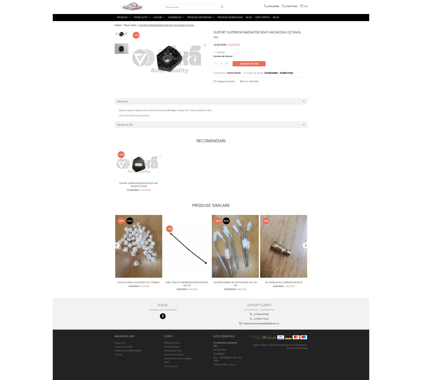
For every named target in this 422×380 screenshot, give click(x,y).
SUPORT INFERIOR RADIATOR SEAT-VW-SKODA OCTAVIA (138, 185)
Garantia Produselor (174, 354)
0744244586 (261, 314)
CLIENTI (168, 336)
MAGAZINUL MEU (125, 336)
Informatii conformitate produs (134, 115)
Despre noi (120, 342)
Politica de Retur (172, 346)
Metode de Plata (172, 342)
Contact (118, 354)
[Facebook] (163, 316)
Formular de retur (172, 350)
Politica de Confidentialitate (128, 350)
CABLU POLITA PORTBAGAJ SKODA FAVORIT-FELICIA (187, 284)
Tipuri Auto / (131, 25)
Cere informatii (250, 81)
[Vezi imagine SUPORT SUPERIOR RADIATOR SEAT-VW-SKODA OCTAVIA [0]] (121, 34)
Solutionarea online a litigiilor (178, 358)
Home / (119, 25)
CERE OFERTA (262, 17)
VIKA (215, 37)
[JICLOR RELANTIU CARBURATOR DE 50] (283, 246)
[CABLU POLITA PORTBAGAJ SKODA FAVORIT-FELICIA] (187, 246)
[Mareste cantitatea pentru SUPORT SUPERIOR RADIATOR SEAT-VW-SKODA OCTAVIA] (226, 63)
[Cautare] (222, 7)
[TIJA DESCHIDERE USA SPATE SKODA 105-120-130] (235, 246)
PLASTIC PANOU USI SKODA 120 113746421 (139, 282)
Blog (249, 17)
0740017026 (261, 318)
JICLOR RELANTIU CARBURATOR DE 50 (283, 282)
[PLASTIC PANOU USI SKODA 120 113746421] (138, 246)
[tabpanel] (169, 59)
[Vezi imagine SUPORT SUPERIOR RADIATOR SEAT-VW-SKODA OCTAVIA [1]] (121, 48)
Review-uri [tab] (125, 124)
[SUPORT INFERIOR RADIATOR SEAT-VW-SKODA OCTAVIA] (138, 164)
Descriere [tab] (122, 101)
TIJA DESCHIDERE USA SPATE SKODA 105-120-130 (235, 284)
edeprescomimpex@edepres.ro (261, 323)
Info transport (171, 366)
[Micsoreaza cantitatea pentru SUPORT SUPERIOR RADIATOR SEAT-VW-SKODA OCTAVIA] (215, 63)
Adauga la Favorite (225, 81)
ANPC (167, 362)
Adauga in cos (249, 63)
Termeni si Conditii (124, 346)
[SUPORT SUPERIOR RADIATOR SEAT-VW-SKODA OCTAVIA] (169, 59)
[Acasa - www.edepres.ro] (131, 7)
